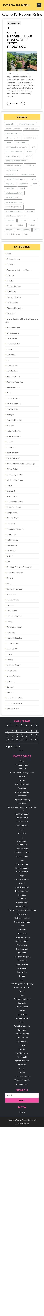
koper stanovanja (13, 156)
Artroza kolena (13, 259)
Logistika (10, 442)
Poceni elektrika (14, 507)
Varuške (10, 660)
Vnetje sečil (12, 671)
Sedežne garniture (15, 572)
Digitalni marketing (15, 308)
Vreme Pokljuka (13, 676)
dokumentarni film (14, 133)
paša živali (10, 188)
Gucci (9, 349)
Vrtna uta (11, 681)
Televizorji (11, 632)
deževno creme (13, 129)
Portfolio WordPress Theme (21, 1120)
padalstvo (23, 184)
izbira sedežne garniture (16, 147)
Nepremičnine (14, 23)
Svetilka (10, 605)
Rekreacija (11, 534)
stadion (23, 220)
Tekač (9, 622)
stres (33, 220)
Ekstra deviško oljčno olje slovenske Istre (21, 320)
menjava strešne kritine (16, 161)
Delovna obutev (14, 297)
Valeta (9, 654)
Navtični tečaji (13, 453)
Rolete (10, 556)
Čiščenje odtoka (14, 286)
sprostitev (10, 220)
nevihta (33, 179)
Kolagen (10, 415)
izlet (33, 147)
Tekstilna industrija (15, 627)
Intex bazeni (21, 142)
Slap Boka (11, 594)
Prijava (22, 1112)
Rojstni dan (12, 551)
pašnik (22, 188)
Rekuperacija (12, 540)
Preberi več (14, 102)
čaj (36, 230)
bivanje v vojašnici (26, 124)
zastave (32, 225)
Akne (9, 254)
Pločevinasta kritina (15, 502)
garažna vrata (30, 138)
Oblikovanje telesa (15, 480)
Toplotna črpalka (14, 638)
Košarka (10, 425)
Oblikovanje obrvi (14, 474)
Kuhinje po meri (13, 436)
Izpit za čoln (12, 371)
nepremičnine (12, 170)
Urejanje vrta (12, 649)
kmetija (30, 151)
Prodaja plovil (12, 518)
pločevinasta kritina (14, 193)
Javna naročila (13, 387)
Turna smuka (12, 643)
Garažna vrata (13, 338)
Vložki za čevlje (13, 665)
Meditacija (11, 447)
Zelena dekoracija (14, 703)
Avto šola (11, 264)
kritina (28, 156)
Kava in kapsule (14, 404)
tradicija (20, 225)
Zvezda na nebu (16, 5)
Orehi (9, 485)
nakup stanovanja (13, 165)
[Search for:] (22, 1095)
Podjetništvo (12, 513)
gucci (8, 142)
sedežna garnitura (13, 207)
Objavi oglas (12, 469)
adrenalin (10, 124)
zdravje (9, 230)
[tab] (39, 5)
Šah (8, 562)
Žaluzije (10, 687)
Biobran (10, 275)
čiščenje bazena (13, 234)
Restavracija (12, 545)
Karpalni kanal (13, 398)
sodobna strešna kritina (16, 216)
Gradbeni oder (13, 344)
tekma (9, 225)
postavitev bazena (14, 202)
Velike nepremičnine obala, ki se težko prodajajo (19, 39)
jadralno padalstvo (14, 151)
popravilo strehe (13, 197)
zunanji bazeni (23, 230)
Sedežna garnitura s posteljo (19, 567)
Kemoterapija (13, 409)
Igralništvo (11, 355)
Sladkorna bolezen (15, 589)
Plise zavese (12, 496)
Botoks (10, 281)
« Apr (21, 750)
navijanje (30, 165)
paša (35, 184)
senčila (30, 211)
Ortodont (11, 491)
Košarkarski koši (14, 431)
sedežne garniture (14, 211)
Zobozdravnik (13, 709)
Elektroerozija (13, 333)
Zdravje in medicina (15, 698)
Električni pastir (13, 327)
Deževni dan (12, 303)
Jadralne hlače (13, 376)
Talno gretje (12, 611)
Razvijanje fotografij (15, 529)
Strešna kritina (13, 600)
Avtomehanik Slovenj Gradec (19, 270)
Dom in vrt (11, 313)
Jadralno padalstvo (15, 382)
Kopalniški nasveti (14, 420)
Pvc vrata (11, 523)
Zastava (10, 692)
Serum (10, 578)
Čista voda (11, 292)
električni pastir (12, 138)
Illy (8, 360)
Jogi (8, 393)
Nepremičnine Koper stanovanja (21, 464)
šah (26, 234)
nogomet (10, 184)
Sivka (9, 583)
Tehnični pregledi (14, 616)
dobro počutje (31, 129)
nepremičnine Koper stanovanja (20, 174)
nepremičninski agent (15, 179)
